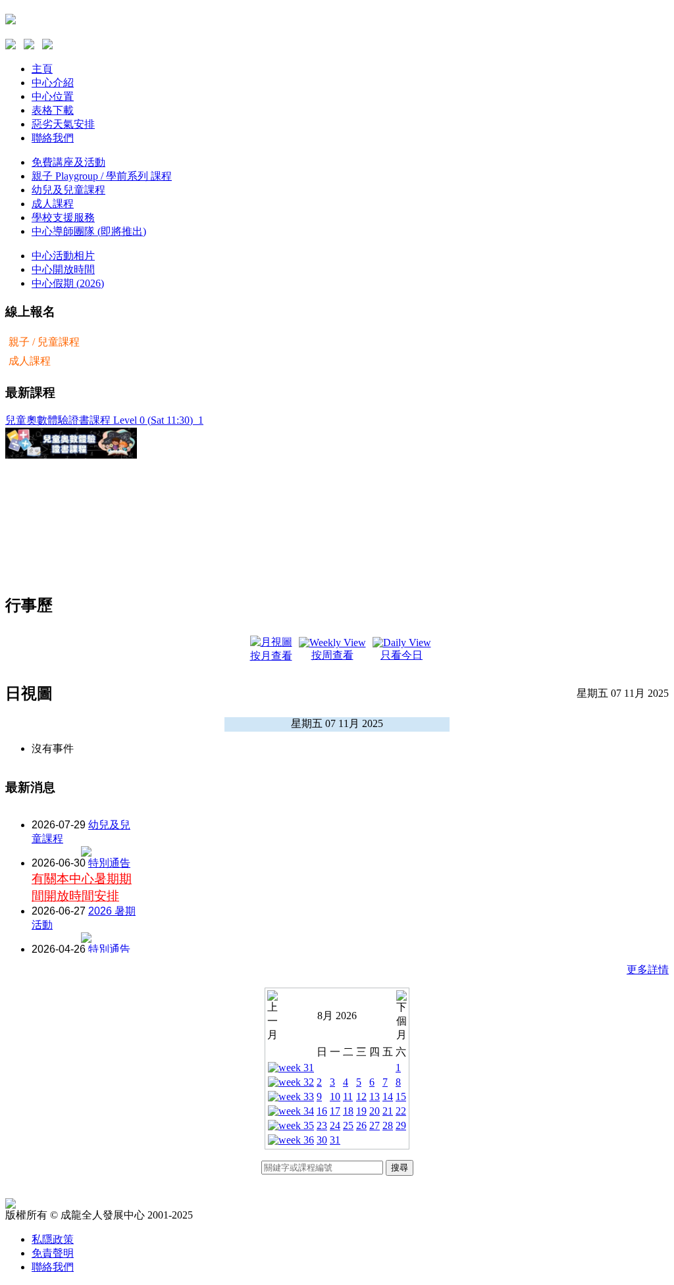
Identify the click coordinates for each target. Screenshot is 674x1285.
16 (322, 1111)
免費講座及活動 (68, 162)
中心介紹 (53, 82)
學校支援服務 (63, 217)
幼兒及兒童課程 (68, 189)
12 (361, 1096)
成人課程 (53, 203)
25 (348, 1125)
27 (374, 1125)
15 (401, 1096)
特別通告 (109, 863)
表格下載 (53, 110)
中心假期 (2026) (68, 283)
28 (387, 1125)
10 (335, 1096)
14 (387, 1096)
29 (401, 1125)
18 (348, 1111)
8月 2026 (337, 1015)
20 (374, 1111)
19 (361, 1111)
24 (335, 1125)
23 (322, 1125)
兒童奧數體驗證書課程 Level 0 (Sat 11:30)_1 (104, 420)
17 (335, 1111)
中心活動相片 (63, 255)
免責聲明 (53, 1253)
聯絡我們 (53, 137)
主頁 (42, 68)
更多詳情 (648, 969)
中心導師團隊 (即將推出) (89, 231)
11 (348, 1096)
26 (361, 1125)
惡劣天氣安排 (63, 124)
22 (401, 1111)
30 (322, 1140)
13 (374, 1096)
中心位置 (53, 96)
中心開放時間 (63, 269)
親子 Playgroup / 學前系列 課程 (102, 176)
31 (335, 1140)
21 (387, 1111)
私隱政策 (53, 1239)
